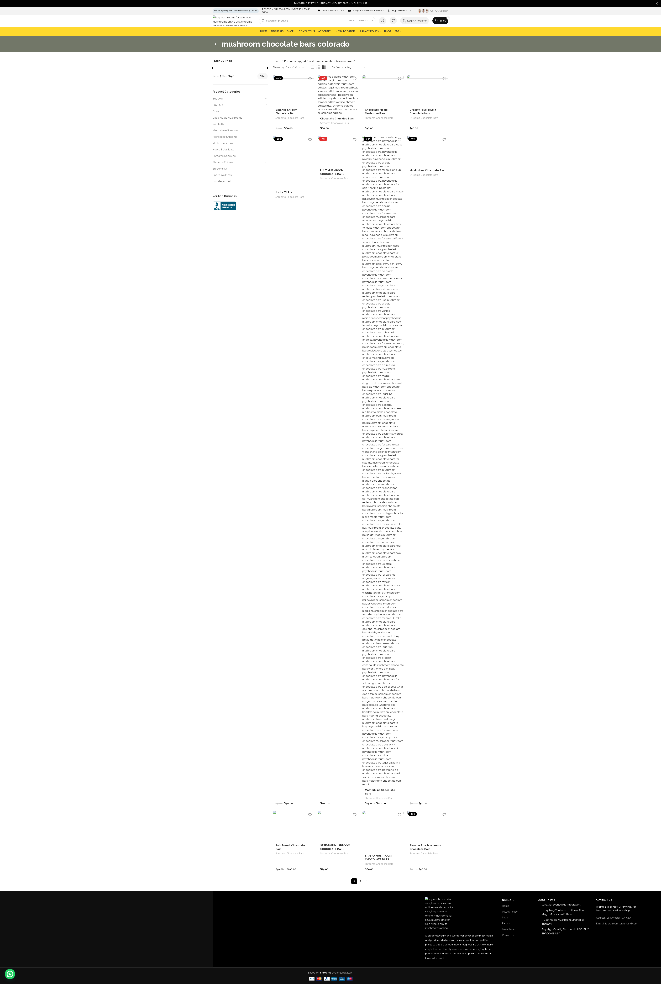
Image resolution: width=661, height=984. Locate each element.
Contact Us (508, 935)
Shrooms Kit (220, 168)
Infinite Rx (218, 124)
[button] (10, 974)
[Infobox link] (331, 10)
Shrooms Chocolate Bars (289, 118)
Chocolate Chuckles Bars (337, 118)
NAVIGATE (508, 900)
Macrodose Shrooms (225, 130)
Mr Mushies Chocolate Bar (427, 170)
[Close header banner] (656, 3)
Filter (262, 76)
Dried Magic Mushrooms (227, 117)
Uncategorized (222, 181)
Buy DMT (218, 98)
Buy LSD (218, 105)
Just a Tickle (283, 192)
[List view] (312, 67)
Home (277, 61)
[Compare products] (382, 20)
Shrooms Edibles (223, 162)
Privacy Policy (510, 911)
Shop (505, 917)
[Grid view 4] (324, 67)
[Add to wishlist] (310, 79)
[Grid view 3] (318, 67)
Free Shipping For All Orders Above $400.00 (235, 11)
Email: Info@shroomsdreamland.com (616, 923)
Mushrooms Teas (223, 143)
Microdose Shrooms (225, 136)
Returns (506, 923)
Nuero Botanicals (223, 149)
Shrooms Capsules (224, 155)
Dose (216, 111)
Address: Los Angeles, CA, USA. (613, 917)
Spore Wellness (222, 175)
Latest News (509, 929)
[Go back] (217, 44)
